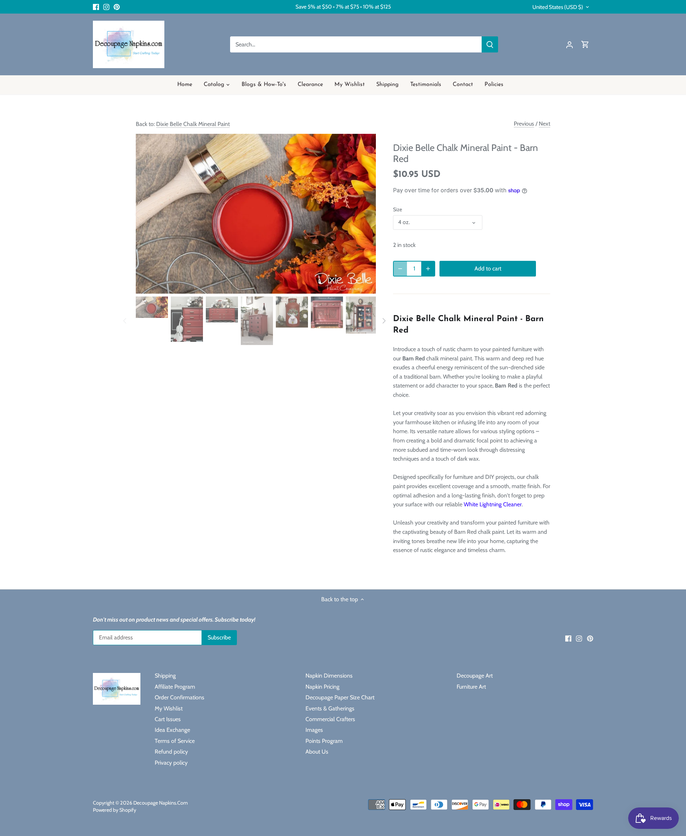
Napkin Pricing (322, 686)
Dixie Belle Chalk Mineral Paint (193, 124)
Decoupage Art (475, 675)
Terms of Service (175, 741)
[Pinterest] (117, 7)
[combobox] (356, 44)
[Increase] (428, 268)
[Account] (569, 44)
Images (314, 729)
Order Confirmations (179, 697)
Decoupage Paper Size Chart (339, 697)
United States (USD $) (557, 7)
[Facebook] (96, 7)
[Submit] (490, 44)
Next (544, 123)
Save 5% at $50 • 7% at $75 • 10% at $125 (343, 6)
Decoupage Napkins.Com (160, 803)
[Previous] (146, 213)
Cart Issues (168, 719)
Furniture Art (471, 686)
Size (397, 210)
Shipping (165, 675)
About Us (316, 751)
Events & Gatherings (329, 708)
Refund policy (171, 751)
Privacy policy (171, 762)
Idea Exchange (172, 729)
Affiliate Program (175, 686)
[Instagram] (106, 7)
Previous (524, 123)
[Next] (365, 213)
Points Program (324, 741)
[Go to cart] (585, 44)
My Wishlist (169, 708)
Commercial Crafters (330, 719)
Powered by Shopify (114, 810)
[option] (256, 214)
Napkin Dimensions (329, 675)
